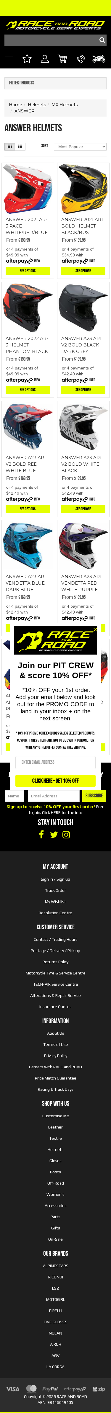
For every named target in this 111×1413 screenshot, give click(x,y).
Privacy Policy (55, 1055)
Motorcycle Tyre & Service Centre (56, 973)
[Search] (101, 40)
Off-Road (55, 1183)
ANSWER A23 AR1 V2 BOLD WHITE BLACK (81, 464)
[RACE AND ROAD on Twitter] (54, 835)
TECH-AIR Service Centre (55, 984)
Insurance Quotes (55, 1006)
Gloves (55, 1160)
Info (37, 261)
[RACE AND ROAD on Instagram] (66, 835)
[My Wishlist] (27, 59)
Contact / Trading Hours (56, 939)
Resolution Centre (55, 912)
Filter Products (21, 83)
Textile (55, 1138)
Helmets (56, 1149)
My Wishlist (55, 901)
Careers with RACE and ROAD (55, 1066)
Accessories (56, 1205)
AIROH (55, 1344)
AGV (55, 1355)
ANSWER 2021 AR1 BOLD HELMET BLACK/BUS (82, 226)
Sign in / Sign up (55, 879)
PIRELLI (55, 1310)
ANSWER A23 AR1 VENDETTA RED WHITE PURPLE (81, 583)
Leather (55, 1127)
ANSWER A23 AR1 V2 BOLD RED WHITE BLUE (26, 464)
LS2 (55, 1288)
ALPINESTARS (55, 1265)
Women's (55, 1194)
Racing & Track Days (55, 1089)
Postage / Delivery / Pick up (55, 950)
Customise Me (55, 1115)
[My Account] (45, 65)
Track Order (55, 890)
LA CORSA (55, 1366)
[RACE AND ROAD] (55, 23)
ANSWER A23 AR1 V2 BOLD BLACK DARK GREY (81, 345)
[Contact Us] (81, 65)
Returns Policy (55, 961)
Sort (44, 145)
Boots (55, 1172)
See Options (28, 270)
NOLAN (55, 1333)
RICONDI (55, 1277)
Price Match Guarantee (55, 1078)
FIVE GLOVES (55, 1321)
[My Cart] (63, 59)
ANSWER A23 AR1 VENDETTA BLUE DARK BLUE (26, 583)
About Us (55, 1033)
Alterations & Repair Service (55, 995)
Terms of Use (55, 1044)
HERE (56, 812)
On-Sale (55, 1239)
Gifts (55, 1228)
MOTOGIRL (55, 1299)
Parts (55, 1216)
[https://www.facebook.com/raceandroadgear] (41, 835)
